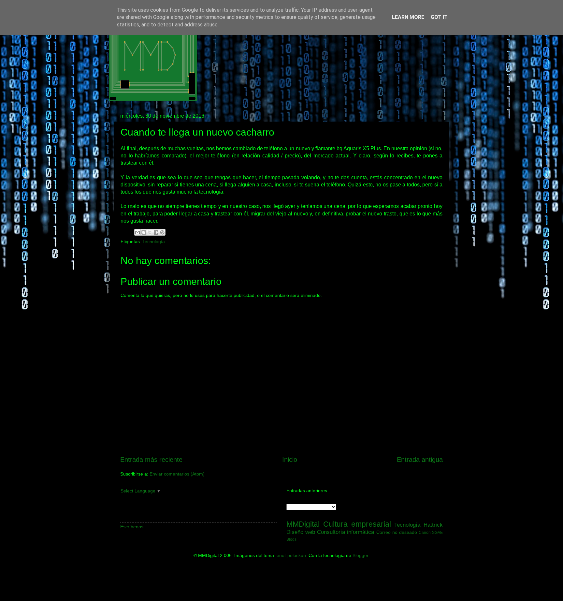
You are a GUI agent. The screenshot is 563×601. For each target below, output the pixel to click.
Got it (439, 17)
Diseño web (300, 532)
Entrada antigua (420, 459)
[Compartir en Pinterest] (162, 232)
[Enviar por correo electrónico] (137, 232)
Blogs (291, 539)
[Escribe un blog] (143, 232)
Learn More (408, 17)
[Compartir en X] (150, 232)
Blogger (360, 555)
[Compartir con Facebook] (156, 232)
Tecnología (153, 241)
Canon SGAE (431, 533)
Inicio (289, 459)
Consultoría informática (345, 532)
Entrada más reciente (151, 459)
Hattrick (433, 524)
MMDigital (303, 524)
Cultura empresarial (357, 524)
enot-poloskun (291, 555)
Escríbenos (131, 526)
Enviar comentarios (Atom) (177, 473)
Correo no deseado (396, 532)
